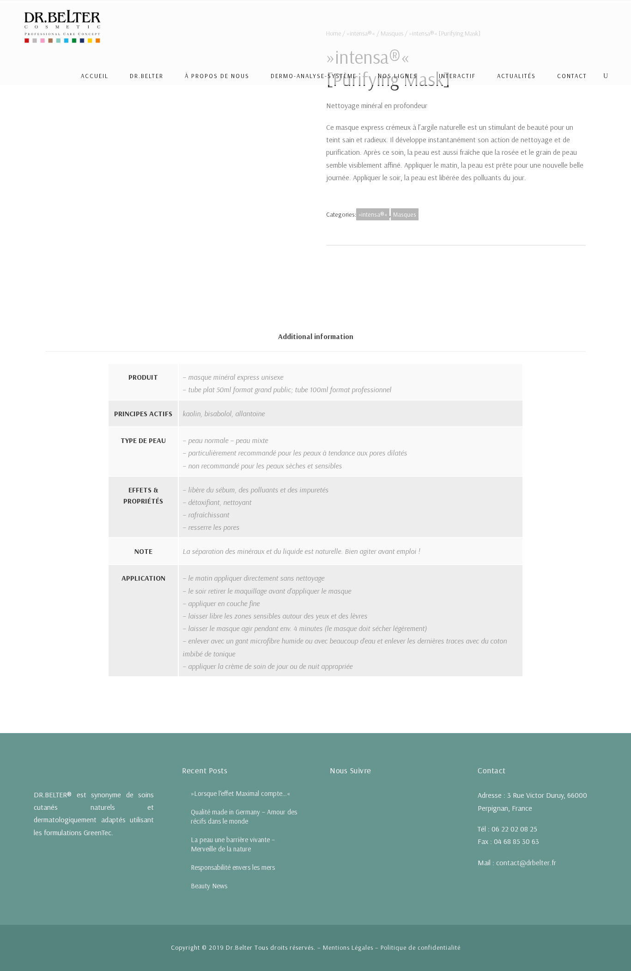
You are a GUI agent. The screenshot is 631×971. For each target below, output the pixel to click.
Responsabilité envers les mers (233, 867)
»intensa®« (372, 214)
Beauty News (209, 885)
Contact (572, 75)
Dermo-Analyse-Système (314, 75)
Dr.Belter (147, 75)
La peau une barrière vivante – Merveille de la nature (233, 844)
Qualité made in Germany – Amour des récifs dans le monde (244, 816)
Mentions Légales (348, 947)
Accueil (95, 75)
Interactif (457, 75)
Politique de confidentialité (421, 947)
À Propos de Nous (217, 75)
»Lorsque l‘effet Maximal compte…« (240, 793)
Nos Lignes (398, 75)
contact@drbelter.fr (526, 862)
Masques (404, 214)
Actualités (516, 75)
